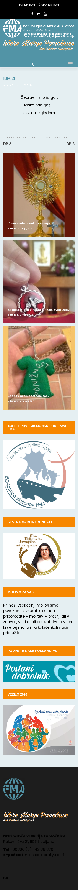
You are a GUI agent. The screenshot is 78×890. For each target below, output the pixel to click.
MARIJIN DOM (27, 5)
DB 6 (71, 143)
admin (7, 85)
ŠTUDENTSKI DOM (49, 5)
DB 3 (7, 143)
